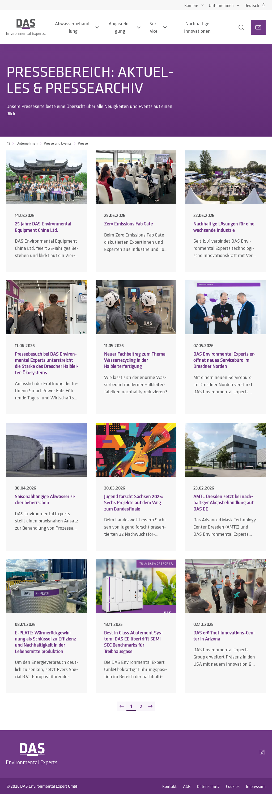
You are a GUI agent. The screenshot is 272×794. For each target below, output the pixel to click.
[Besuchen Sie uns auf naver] (262, 754)
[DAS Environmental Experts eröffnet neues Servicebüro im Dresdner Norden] (225, 347)
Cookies (233, 786)
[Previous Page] (121, 706)
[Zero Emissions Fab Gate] (136, 211)
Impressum (256, 786)
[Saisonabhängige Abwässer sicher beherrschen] (46, 486)
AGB (186, 786)
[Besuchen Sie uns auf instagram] (207, 754)
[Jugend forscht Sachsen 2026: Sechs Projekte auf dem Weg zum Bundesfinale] (136, 486)
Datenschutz (208, 786)
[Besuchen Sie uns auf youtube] (233, 754)
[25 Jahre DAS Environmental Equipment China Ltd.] (46, 211)
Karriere (191, 5)
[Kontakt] (258, 27)
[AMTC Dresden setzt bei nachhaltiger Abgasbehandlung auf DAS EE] (225, 486)
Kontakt (169, 786)
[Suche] (234, 27)
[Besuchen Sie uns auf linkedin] (220, 754)
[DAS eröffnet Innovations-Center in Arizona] (225, 626)
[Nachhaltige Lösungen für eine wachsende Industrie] (225, 211)
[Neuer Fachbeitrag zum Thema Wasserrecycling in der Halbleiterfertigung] (136, 347)
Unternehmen (221, 5)
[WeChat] (247, 754)
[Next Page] (150, 706)
